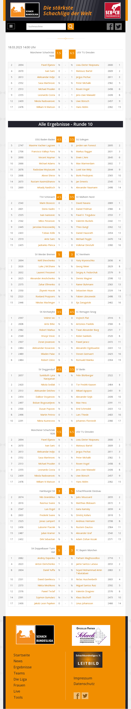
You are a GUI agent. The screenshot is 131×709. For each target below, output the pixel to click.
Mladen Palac (48, 353)
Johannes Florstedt (86, 420)
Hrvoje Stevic (48, 335)
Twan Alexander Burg (87, 329)
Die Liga (20, 679)
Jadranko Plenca (46, 245)
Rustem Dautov (84, 527)
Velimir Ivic (49, 317)
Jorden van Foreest (86, 145)
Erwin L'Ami (82, 157)
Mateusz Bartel (84, 70)
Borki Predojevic (84, 175)
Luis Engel (49, 509)
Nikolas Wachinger (45, 302)
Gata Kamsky (83, 509)
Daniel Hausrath (84, 232)
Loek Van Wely (83, 169)
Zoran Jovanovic (46, 341)
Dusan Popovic (47, 408)
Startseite (22, 655)
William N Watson (45, 106)
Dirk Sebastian (47, 539)
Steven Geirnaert (85, 353)
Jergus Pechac (83, 77)
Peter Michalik (83, 82)
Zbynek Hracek (47, 290)
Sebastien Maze (84, 290)
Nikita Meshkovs (46, 585)
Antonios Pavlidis (85, 323)
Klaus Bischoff (83, 597)
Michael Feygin (84, 238)
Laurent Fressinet (46, 272)
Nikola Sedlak (48, 384)
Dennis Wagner (84, 278)
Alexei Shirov (48, 175)
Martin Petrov (47, 414)
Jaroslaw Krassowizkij (44, 226)
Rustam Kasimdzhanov (43, 181)
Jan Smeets (82, 181)
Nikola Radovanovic (44, 101)
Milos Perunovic (47, 220)
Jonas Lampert (47, 521)
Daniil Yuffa (49, 570)
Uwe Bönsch (82, 101)
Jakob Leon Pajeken (44, 603)
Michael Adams (47, 163)
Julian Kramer (48, 533)
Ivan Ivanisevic (47, 214)
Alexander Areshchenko (42, 278)
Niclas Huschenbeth (86, 579)
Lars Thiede (82, 414)
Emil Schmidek (83, 408)
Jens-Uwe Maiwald (85, 94)
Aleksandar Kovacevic (43, 347)
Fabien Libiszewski (85, 296)
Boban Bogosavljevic (44, 402)
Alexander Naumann (86, 187)
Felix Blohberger (84, 375)
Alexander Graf (84, 533)
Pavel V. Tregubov (85, 214)
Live (17, 691)
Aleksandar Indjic (46, 77)
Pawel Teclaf (48, 591)
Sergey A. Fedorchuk (86, 272)
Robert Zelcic (48, 359)
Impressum (83, 678)
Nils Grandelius (47, 497)
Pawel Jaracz (82, 341)
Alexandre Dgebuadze (88, 347)
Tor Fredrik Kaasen (86, 384)
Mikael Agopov (84, 390)
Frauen (19, 685)
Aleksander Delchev (45, 390)
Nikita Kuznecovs (46, 420)
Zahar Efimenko (47, 284)
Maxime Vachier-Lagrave (42, 145)
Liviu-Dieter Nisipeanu (87, 64)
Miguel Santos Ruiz (86, 585)
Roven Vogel (82, 89)
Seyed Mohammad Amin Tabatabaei (89, 572)
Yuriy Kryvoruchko (85, 260)
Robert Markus (47, 329)
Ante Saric (49, 238)
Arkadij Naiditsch (46, 187)
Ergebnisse (23, 667)
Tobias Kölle (48, 232)
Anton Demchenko (45, 563)
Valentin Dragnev (85, 591)
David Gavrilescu (46, 579)
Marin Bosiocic (47, 202)
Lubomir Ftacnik (46, 527)
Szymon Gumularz (45, 597)
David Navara (83, 202)
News (18, 660)
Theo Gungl (82, 226)
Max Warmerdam (85, 163)
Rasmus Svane (47, 503)
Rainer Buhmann (84, 284)
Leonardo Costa (46, 94)
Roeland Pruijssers (45, 296)
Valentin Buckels (84, 220)
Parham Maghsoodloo (88, 558)
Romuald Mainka (85, 359)
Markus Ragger (84, 151)
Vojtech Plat (82, 317)
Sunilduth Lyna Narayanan (47, 377)
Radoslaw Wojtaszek (44, 169)
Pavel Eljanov (48, 64)
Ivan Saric (50, 70)
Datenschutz (84, 683)
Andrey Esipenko (46, 558)
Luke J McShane (47, 266)
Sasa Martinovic (46, 82)
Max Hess (81, 402)
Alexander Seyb (84, 396)
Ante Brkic (49, 323)
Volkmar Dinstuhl (85, 245)
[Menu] (11, 26)
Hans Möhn (82, 106)
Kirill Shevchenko (46, 260)
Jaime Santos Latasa (87, 563)
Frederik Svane (47, 515)
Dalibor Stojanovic (45, 396)
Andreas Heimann (85, 521)
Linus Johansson (84, 603)
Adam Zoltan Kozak (86, 539)
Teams (19, 673)
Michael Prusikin (46, 89)
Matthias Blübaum (86, 503)
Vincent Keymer (47, 157)
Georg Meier (82, 266)
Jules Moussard (84, 497)
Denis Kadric (48, 208)
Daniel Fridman (84, 208)
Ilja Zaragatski (83, 302)
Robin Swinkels (84, 335)
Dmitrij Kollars (83, 515)
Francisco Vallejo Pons (43, 151)
